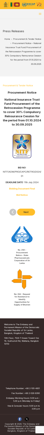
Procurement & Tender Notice (18, 85)
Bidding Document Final (22, 188)
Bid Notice (22, 195)
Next (26, 212)
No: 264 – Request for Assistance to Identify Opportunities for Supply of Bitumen (22, 299)
